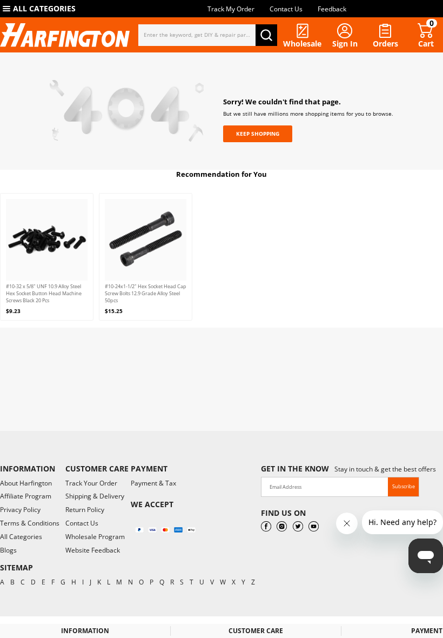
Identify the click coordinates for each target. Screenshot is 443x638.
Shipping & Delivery (94, 496)
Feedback (332, 9)
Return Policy (84, 509)
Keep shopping (257, 133)
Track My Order (230, 9)
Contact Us (286, 9)
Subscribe (403, 486)
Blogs (8, 550)
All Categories (21, 536)
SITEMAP (16, 567)
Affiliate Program (25, 496)
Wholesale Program (95, 536)
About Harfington (26, 483)
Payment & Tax (153, 483)
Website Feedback (92, 550)
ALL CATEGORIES (44, 8)
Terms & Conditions (29, 523)
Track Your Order (91, 483)
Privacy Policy (20, 509)
